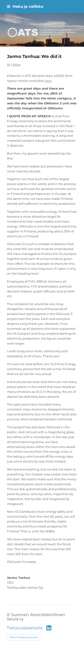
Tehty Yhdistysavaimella (23, 637)
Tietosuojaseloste (25, 628)
